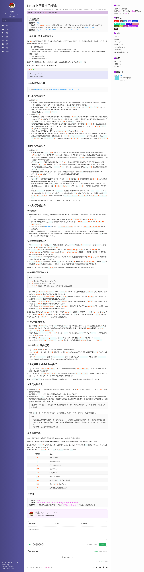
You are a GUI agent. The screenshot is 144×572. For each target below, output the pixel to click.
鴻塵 (38, 23)
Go (121, 21)
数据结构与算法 (133, 26)
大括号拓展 (48, 226)
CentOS (117, 21)
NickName (32, 524)
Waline (102, 561)
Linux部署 (135, 21)
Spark (123, 23)
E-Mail (57, 524)
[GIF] (36, 544)
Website (84, 524)
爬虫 (116, 29)
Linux (129, 21)
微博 (120, 11)
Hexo (125, 21)
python (116, 26)
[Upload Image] (39, 544)
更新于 (49, 9)
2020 (117, 66)
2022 (117, 61)
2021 (117, 64)
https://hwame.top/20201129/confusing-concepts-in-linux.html (57, 30)
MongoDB (117, 23)
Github (132, 11)
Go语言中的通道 (125, 78)
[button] (48, 567)
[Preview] (42, 544)
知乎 (125, 13)
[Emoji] (33, 544)
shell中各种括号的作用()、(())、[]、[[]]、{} (65, 89)
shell (121, 26)
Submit (102, 544)
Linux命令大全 (89, 27)
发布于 (34, 9)
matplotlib (128, 23)
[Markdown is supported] (30, 544)
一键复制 (104, 70)
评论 (80, 9)
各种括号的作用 (39, 89)
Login (95, 544)
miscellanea (136, 23)
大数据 (125, 26)
